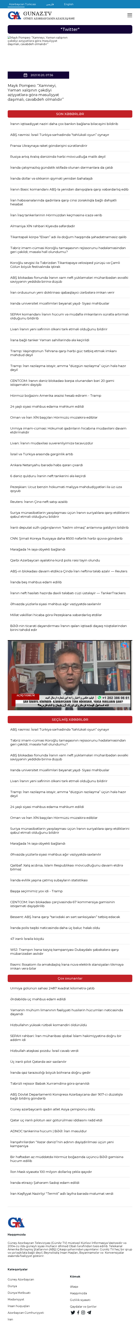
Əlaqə (74, 1286)
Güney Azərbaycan (21, 1279)
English (68, 4)
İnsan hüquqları (19, 1306)
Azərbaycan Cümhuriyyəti (26, 1312)
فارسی (50, 4)
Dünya (12, 1286)
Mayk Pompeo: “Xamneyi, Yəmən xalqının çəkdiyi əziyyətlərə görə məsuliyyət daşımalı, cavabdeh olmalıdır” (36, 92)
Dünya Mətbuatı (19, 1292)
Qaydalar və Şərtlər (83, 1306)
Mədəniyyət (16, 1299)
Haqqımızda (78, 1293)
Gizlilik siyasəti (80, 1300)
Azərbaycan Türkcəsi (22, 4)
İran (10, 1319)
